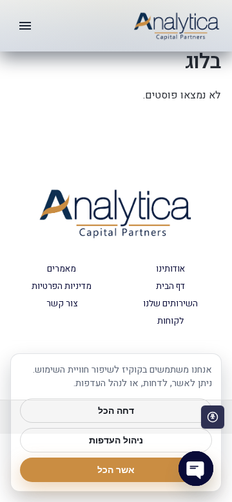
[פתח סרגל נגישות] (212, 417)
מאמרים (61, 269)
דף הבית (170, 286)
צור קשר (61, 303)
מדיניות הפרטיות (62, 286)
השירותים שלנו (170, 303)
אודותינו (170, 269)
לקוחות (170, 321)
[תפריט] (25, 25)
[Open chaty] (196, 468)
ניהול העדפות (116, 440)
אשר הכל (116, 470)
